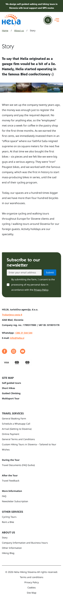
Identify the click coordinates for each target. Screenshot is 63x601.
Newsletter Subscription (15, 501)
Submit (50, 272)
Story (4, 537)
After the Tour (10, 475)
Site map (8, 378)
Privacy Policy (41, 289)
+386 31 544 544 (23, 332)
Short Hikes (8, 388)
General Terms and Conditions (18, 439)
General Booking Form (14, 418)
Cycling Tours (9, 516)
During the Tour (11, 459)
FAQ (4, 496)
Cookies (31, 587)
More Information (12, 490)
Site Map (31, 592)
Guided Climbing (11, 393)
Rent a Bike (8, 522)
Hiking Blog (8, 553)
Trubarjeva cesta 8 (12, 314)
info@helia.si (17, 337)
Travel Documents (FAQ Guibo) (18, 465)
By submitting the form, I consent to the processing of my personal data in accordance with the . (33, 284)
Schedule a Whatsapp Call (16, 423)
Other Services (12, 512)
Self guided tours (11, 382)
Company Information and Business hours (25, 542)
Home (5, 30)
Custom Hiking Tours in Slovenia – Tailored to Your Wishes (29, 447)
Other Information (12, 547)
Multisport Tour (10, 398)
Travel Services (13, 413)
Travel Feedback (10, 480)
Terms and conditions (31, 577)
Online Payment (10, 434)
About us (19, 30)
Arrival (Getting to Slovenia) (17, 428)
